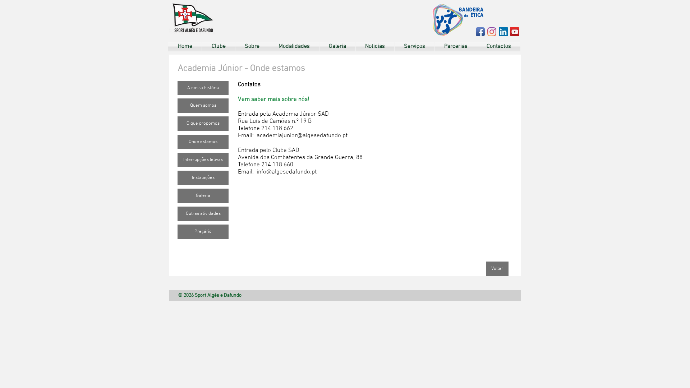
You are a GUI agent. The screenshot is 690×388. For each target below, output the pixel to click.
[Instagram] (491, 31)
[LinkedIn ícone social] (503, 31)
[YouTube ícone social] (514, 31)
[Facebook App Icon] (480, 31)
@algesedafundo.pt (322, 135)
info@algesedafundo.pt (287, 172)
